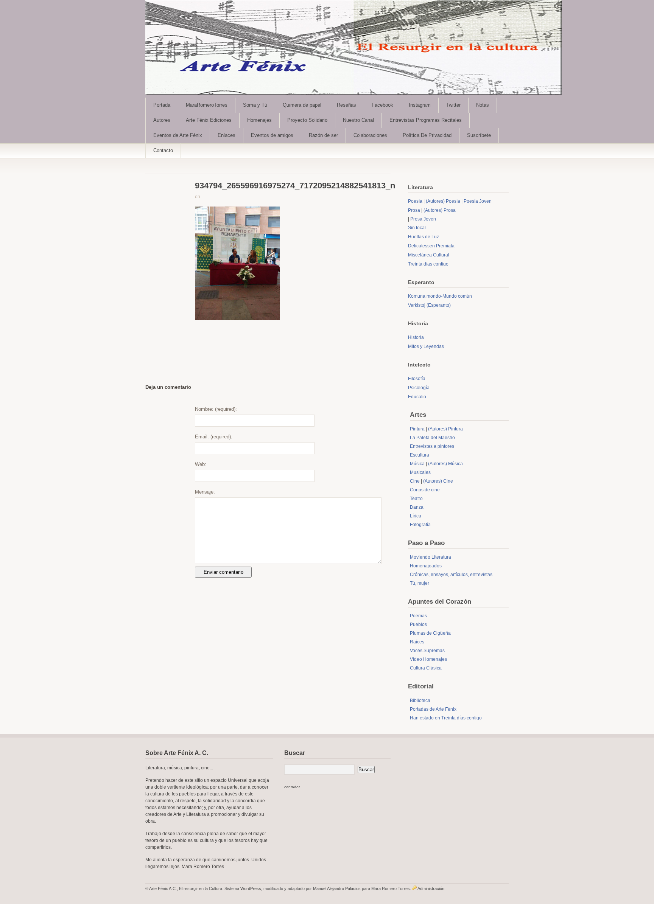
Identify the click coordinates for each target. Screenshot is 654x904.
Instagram (420, 105)
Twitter (453, 105)
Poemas (418, 615)
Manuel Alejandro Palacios (337, 888)
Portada (161, 105)
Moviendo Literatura (430, 557)
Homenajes (259, 120)
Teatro (416, 498)
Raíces (417, 642)
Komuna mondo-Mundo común (440, 296)
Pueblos (418, 624)
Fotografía (420, 524)
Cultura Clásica (426, 668)
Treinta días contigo (428, 264)
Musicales (420, 472)
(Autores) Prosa (440, 210)
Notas (482, 105)
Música (417, 463)
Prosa (414, 210)
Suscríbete (479, 135)
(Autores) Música (445, 463)
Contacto (163, 150)
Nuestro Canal (358, 120)
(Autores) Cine (438, 481)
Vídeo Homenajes (428, 659)
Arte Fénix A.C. (163, 888)
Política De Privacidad (427, 135)
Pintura (417, 429)
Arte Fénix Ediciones (209, 120)
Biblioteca (420, 700)
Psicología (419, 387)
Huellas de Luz (423, 236)
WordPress (250, 888)
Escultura (419, 455)
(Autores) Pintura (445, 429)
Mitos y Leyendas (426, 346)
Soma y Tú (255, 105)
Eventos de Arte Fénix (177, 135)
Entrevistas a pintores (432, 446)
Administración (430, 888)
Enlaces (226, 135)
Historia (416, 337)
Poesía (415, 201)
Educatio (417, 396)
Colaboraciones (370, 135)
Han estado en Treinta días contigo (446, 718)
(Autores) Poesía (443, 201)
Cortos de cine (425, 489)
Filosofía (416, 378)
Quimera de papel (302, 105)
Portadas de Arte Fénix (433, 709)
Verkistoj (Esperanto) (429, 305)
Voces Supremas (427, 650)
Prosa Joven (423, 219)
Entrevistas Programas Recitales (425, 120)
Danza (417, 507)
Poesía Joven (478, 201)
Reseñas (346, 105)
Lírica (415, 516)
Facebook (382, 105)
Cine (415, 481)
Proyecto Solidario (307, 120)
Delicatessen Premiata (431, 246)
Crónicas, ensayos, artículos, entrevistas (451, 574)
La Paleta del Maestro (432, 437)
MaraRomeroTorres (206, 105)
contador (292, 787)
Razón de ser (323, 135)
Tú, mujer (419, 583)
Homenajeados (426, 565)
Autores (161, 120)
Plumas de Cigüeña (430, 633)
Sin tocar (417, 227)
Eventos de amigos (272, 135)
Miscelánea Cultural (428, 255)
